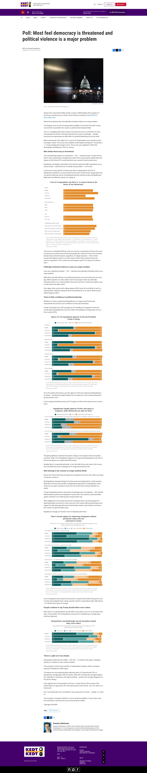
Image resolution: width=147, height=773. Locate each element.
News (35, 17)
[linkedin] (103, 762)
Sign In (99, 4)
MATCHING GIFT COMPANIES (87, 753)
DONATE (121, 4)
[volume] (28, 12)
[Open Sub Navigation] (23, 17)
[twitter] (103, 758)
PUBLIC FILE (83, 763)
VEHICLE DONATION (85, 751)
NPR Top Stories (53, 710)
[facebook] (103, 752)
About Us (89, 17)
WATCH (110, 4)
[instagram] (103, 755)
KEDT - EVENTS (61, 758)
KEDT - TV (60, 757)
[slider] (30, 12)
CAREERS (82, 762)
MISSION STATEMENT (85, 761)
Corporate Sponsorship (58, 17)
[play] (23, 12)
